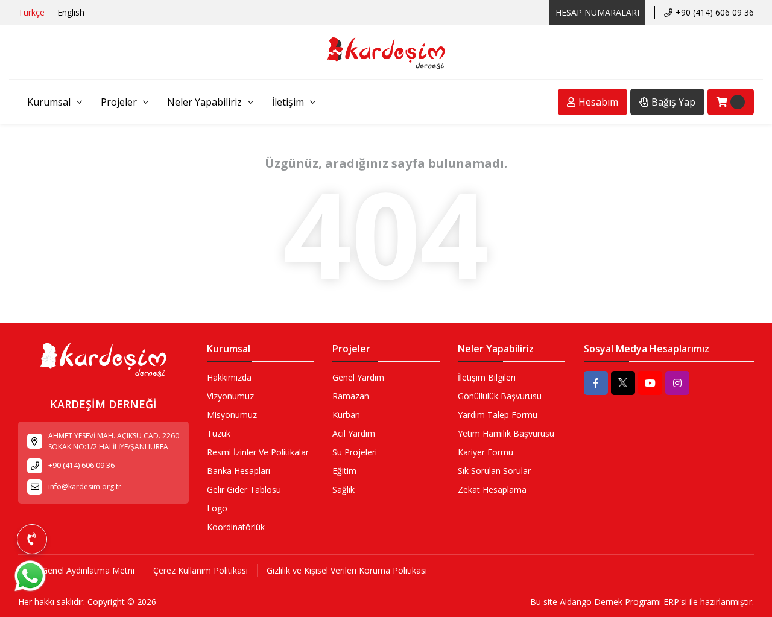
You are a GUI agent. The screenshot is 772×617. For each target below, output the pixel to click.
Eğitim (344, 470)
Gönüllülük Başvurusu (500, 396)
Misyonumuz (232, 414)
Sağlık (343, 489)
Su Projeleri (354, 452)
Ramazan (350, 396)
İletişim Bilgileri (487, 377)
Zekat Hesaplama (492, 489)
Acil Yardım (353, 433)
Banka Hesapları (238, 470)
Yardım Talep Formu (497, 414)
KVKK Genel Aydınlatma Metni (76, 570)
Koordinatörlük (236, 527)
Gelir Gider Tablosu (244, 489)
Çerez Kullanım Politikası (200, 570)
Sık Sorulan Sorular (494, 470)
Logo (217, 508)
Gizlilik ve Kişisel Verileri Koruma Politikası (347, 570)
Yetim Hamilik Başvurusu (506, 433)
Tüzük (218, 433)
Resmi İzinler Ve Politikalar (258, 452)
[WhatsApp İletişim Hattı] (30, 590)
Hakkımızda (229, 377)
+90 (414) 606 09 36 (715, 12)
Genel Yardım (358, 377)
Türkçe (31, 12)
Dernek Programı (627, 601)
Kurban (346, 414)
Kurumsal (49, 102)
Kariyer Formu (485, 452)
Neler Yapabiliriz (204, 102)
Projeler (119, 102)
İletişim (288, 102)
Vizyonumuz (230, 396)
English (70, 12)
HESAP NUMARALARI (597, 12)
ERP (671, 601)
